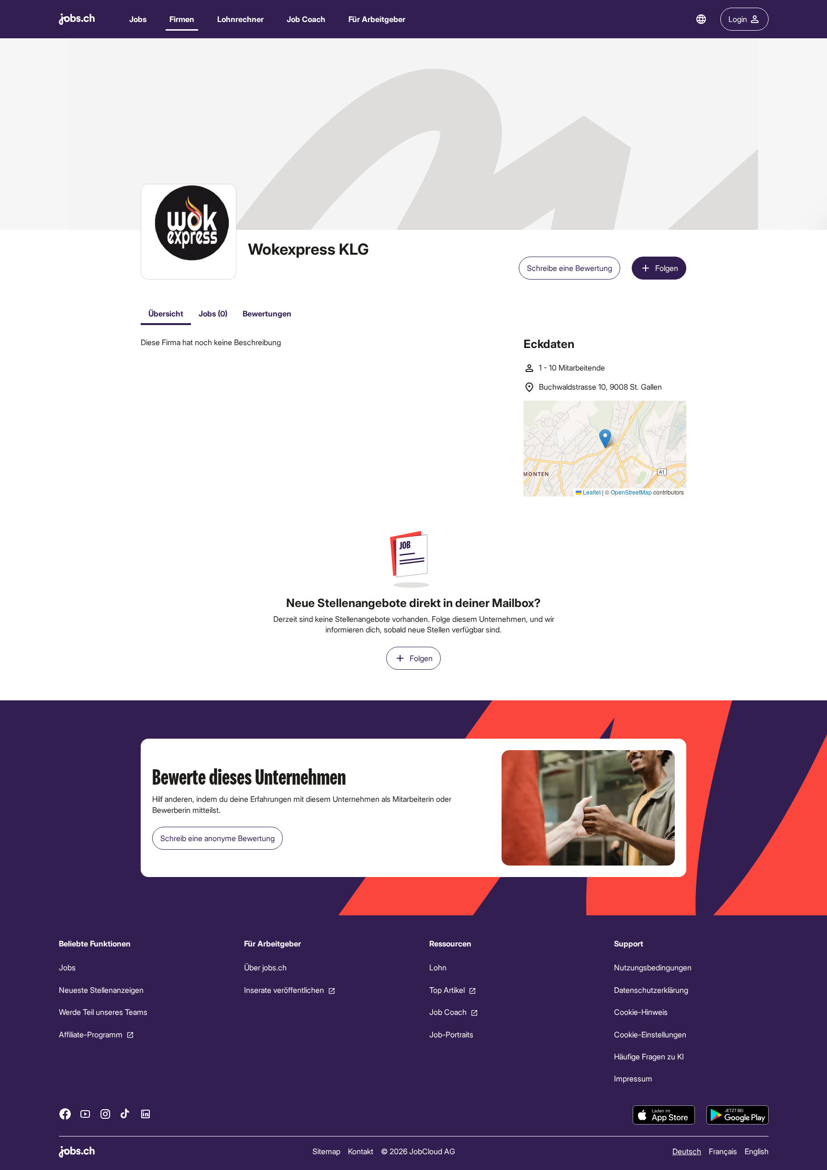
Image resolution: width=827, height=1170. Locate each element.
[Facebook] (65, 1113)
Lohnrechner (240, 18)
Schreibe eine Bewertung (569, 267)
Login (737, 18)
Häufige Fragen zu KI (649, 1056)
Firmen (181, 18)
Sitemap (326, 1151)
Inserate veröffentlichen (284, 989)
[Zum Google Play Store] (737, 1115)
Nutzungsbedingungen (653, 967)
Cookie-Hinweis (641, 1011)
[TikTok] (125, 1113)
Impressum (633, 1078)
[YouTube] (85, 1113)
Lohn (437, 967)
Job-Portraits (451, 1033)
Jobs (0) (213, 313)
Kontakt (360, 1151)
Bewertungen (267, 313)
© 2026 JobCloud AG (417, 1151)
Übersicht (165, 313)
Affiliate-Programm (91, 1033)
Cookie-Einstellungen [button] (650, 1033)
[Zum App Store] (664, 1115)
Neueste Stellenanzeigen (101, 989)
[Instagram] (105, 1113)
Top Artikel (446, 989)
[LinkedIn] (145, 1113)
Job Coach (306, 18)
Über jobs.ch (265, 967)
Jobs (137, 18)
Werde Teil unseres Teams (103, 1011)
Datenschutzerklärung (651, 989)
